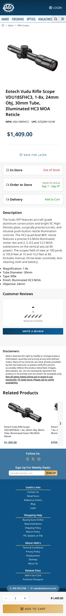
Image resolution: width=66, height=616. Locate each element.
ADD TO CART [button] (35, 609)
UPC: (35, 121)
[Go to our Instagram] (38, 459)
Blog (33, 503)
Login (33, 507)
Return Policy (33, 531)
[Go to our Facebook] (27, 459)
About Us (33, 563)
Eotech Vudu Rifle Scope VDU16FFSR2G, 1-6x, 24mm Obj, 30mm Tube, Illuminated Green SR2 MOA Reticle (24, 431)
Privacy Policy (33, 551)
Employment (33, 555)
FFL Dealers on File (33, 535)
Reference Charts (33, 500)
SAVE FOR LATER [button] (35, 155)
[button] (6, 598)
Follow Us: (33, 453)
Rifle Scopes (23, 25)
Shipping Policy (33, 527)
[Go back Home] (2, 25)
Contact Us (33, 492)
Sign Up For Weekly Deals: (33, 467)
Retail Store (33, 496)
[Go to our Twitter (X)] (33, 459)
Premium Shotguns (33, 579)
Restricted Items (33, 523)
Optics (11, 25)
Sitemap (33, 559)
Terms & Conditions (33, 547)
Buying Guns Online (33, 519)
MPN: (9, 121)
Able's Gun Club (33, 575)
